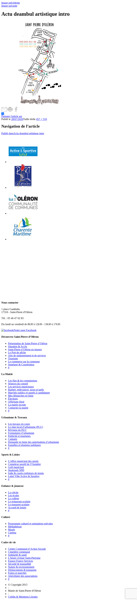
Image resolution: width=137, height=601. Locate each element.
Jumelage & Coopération (21, 364)
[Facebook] (16, 110)
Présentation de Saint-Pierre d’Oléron (27, 343)
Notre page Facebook (25, 330)
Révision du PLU (17, 430)
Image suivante (9, 5)
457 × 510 (41, 119)
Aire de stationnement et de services (27, 355)
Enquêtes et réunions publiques (24, 445)
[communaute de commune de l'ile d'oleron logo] (23, 213)
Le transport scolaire (18, 504)
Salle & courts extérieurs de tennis (26, 473)
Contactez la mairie (18, 407)
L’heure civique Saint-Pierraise (24, 557)
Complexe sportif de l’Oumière (24, 464)
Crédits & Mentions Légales (23, 596)
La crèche (13, 492)
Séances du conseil (18, 383)
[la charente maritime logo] (23, 239)
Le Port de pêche (17, 352)
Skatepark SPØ (16, 470)
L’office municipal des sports (23, 461)
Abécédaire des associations (22, 576)
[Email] (4, 110)
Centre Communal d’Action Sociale (27, 548)
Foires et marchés (17, 573)
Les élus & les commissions (22, 380)
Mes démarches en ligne (20, 395)
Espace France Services (20, 560)
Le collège (13, 498)
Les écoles (13, 495)
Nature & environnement (21, 567)
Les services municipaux (21, 386)
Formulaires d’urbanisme (21, 433)
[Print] (10, 110)
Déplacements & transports (22, 570)
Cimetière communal (19, 551)
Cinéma (12, 532)
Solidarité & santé (17, 554)
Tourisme (13, 358)
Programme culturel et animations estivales (30, 523)
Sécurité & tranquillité (19, 563)
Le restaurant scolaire (19, 501)
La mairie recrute (17, 404)
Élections (13, 398)
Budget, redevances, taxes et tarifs (26, 389)
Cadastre (12, 439)
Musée (11, 529)
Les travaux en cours (19, 424)
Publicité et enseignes (19, 436)
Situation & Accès (17, 346)
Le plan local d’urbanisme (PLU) (25, 427)
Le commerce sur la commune (24, 361)
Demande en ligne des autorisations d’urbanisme (33, 442)
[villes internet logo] (23, 161)
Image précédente (10, 2)
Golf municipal (16, 467)
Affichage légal (16, 401)
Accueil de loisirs (17, 507)
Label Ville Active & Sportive (23, 476)
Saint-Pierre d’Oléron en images (25, 349)
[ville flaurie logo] (23, 187)
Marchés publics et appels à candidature (29, 392)
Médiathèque (15, 526)
